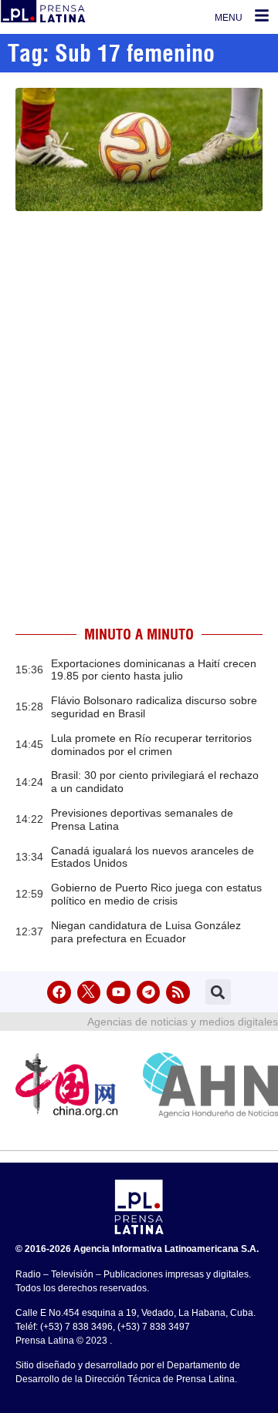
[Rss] (178, 993)
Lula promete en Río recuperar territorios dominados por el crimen (151, 744)
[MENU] (262, 15)
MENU (228, 17)
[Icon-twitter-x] (89, 993)
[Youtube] (119, 993)
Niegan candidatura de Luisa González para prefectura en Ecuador (146, 932)
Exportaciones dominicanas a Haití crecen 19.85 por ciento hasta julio (153, 670)
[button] (218, 992)
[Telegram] (149, 993)
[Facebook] (59, 993)
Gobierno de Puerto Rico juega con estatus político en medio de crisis (156, 894)
